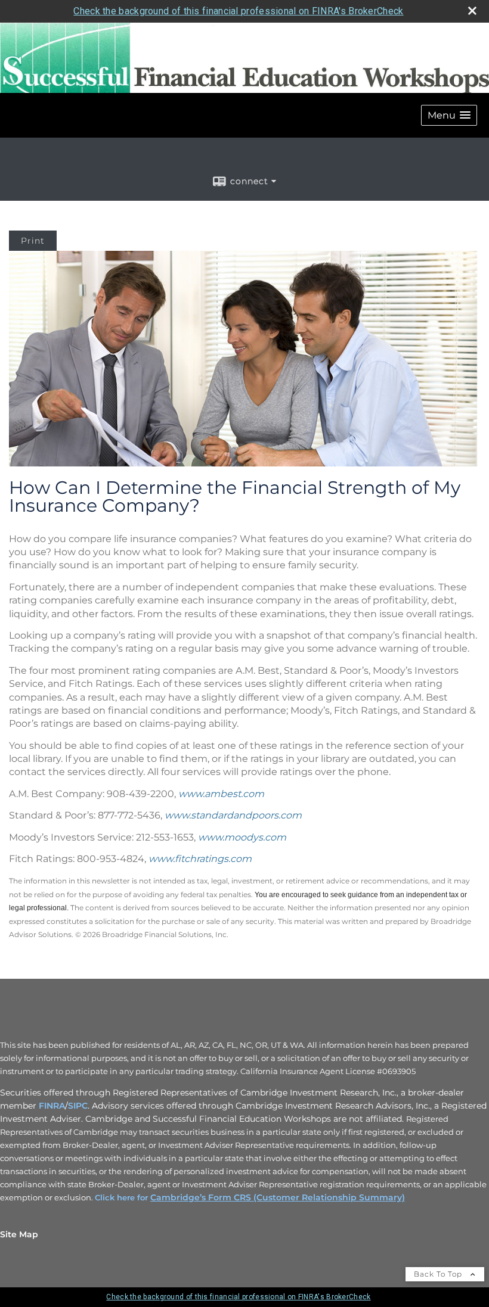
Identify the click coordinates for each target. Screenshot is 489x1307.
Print (33, 240)
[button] (449, 115)
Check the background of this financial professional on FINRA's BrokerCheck (238, 11)
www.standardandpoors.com (233, 815)
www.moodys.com (242, 837)
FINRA (52, 1105)
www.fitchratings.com (200, 858)
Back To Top (439, 1273)
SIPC (78, 1105)
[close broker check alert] (472, 10)
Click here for (122, 1197)
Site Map (19, 1234)
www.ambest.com (221, 793)
